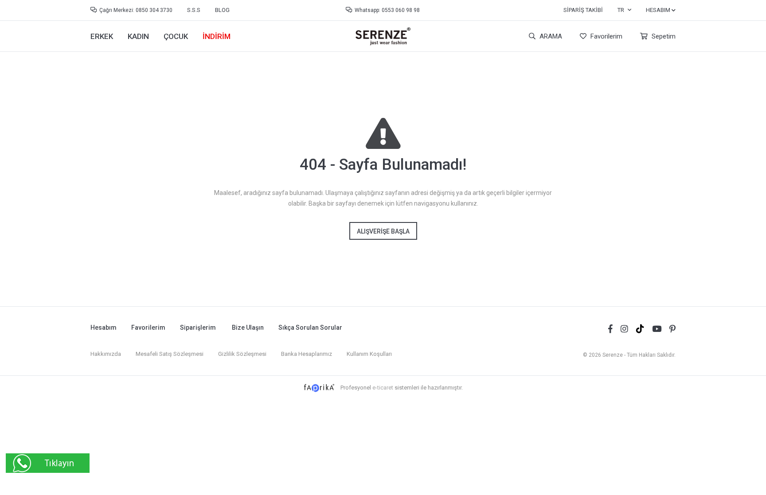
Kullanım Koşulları (369, 354)
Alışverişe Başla (383, 231)
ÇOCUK (176, 36)
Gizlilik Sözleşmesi (242, 354)
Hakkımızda (105, 354)
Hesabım (103, 327)
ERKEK (101, 36)
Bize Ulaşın (248, 327)
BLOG (222, 10)
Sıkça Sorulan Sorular (310, 327)
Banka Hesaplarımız (306, 354)
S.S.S (193, 10)
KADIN (138, 36)
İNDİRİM (217, 36)
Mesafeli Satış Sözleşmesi (169, 354)
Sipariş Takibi (583, 10)
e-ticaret (382, 387)
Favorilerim (605, 36)
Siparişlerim (198, 327)
